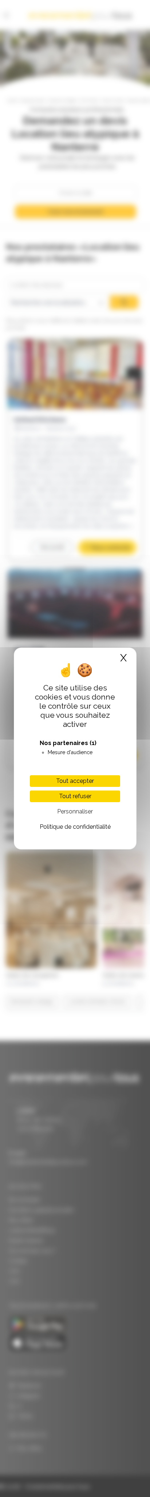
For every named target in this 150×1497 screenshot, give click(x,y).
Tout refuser (75, 796)
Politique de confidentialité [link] (75, 826)
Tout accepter (75, 780)
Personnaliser (75, 811)
